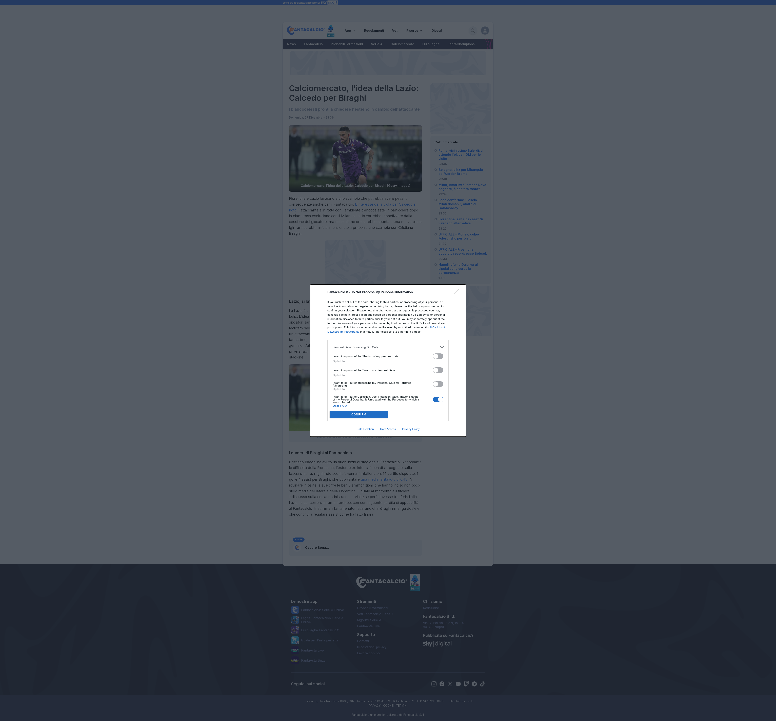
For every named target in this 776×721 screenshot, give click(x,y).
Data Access (388, 429)
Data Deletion (365, 429)
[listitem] (388, 347)
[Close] (458, 292)
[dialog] (388, 361)
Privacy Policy (411, 429)
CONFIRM (358, 414)
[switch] (438, 356)
